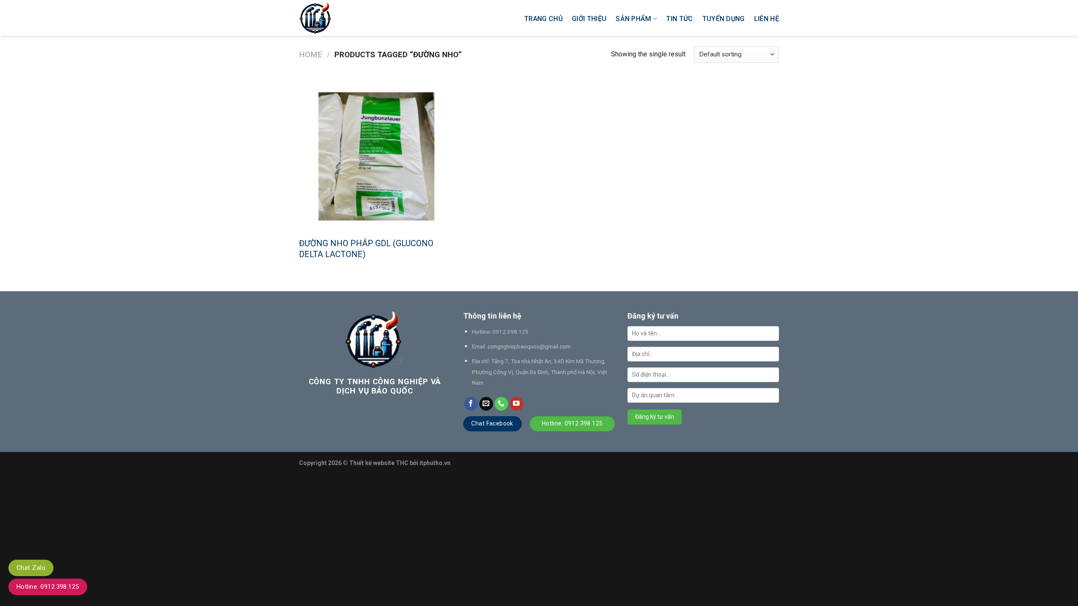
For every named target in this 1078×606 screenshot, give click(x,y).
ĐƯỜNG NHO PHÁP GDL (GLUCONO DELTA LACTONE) (366, 248)
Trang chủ (543, 19)
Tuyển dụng (723, 19)
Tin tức (679, 19)
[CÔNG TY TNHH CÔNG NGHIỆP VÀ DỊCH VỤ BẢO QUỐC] (348, 18)
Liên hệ (766, 19)
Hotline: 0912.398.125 (47, 586)
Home (310, 54)
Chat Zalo (30, 567)
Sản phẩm (633, 19)
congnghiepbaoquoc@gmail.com (529, 346)
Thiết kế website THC (378, 463)
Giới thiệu (589, 19)
